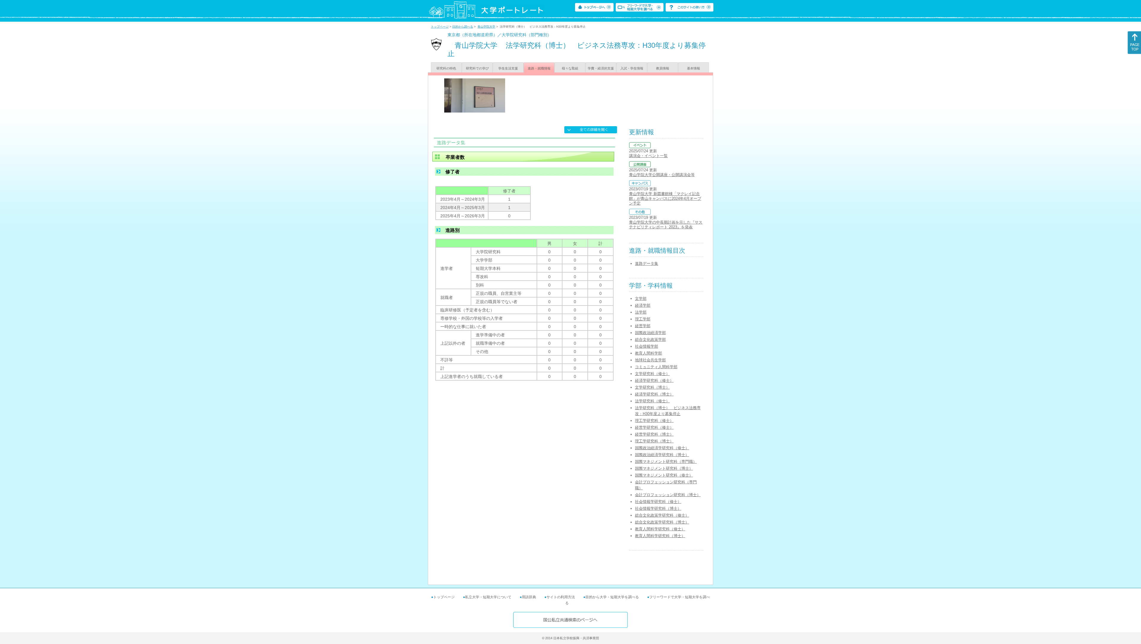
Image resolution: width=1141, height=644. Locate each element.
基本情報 (693, 68)
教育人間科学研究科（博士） (660, 536)
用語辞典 (529, 597)
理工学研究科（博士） (654, 441)
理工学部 (642, 319)
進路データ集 (646, 263)
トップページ (440, 26)
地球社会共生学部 (650, 360)
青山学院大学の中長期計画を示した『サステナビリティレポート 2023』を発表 (665, 224)
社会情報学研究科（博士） (658, 508)
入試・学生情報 (631, 68)
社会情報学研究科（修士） (658, 501)
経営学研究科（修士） (654, 427)
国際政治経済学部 (650, 332)
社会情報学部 (646, 346)
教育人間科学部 (648, 353)
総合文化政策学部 (650, 339)
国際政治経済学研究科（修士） (662, 448)
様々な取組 (570, 68)
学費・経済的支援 (601, 68)
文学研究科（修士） (652, 373)
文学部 (641, 298)
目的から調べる (462, 26)
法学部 (641, 312)
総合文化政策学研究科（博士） (662, 522)
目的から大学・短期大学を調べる (612, 597)
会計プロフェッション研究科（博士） (668, 495)
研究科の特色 (446, 68)
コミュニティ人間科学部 (656, 367)
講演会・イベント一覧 (648, 156)
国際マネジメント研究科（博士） (664, 468)
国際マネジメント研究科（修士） (664, 475)
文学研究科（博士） (652, 387)
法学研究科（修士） (652, 401)
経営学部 (642, 326)
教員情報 (662, 68)
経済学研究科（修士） (654, 380)
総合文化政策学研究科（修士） (662, 515)
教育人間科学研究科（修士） (660, 529)
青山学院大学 (486, 26)
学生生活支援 (508, 68)
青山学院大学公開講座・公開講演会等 (662, 175)
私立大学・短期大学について (488, 597)
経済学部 (642, 305)
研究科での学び (477, 68)
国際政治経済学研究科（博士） (662, 454)
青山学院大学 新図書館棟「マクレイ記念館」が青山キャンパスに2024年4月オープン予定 (665, 198)
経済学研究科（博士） (654, 394)
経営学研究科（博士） (654, 434)
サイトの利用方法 (560, 597)
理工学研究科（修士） (654, 420)
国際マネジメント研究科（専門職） (666, 461)
